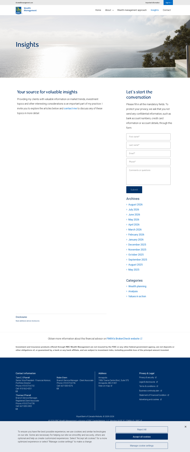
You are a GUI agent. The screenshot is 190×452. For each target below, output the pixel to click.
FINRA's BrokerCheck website (123, 338)
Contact (167, 10)
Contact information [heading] (26, 373)
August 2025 (135, 264)
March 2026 (135, 229)
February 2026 (136, 234)
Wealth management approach (132, 10)
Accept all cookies (142, 436)
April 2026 (134, 224)
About (108, 10)
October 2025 (136, 254)
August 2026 (135, 204)
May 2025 (133, 269)
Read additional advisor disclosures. (28, 321)
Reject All (141, 429)
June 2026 (134, 214)
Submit (134, 190)
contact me (70, 108)
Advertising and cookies (149, 399)
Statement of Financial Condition (153, 395)
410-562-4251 (26, 388)
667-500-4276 (67, 386)
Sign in (168, 2)
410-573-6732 (28, 386)
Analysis (133, 291)
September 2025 (137, 259)
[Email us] (17, 391)
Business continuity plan (149, 390)
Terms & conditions (147, 386)
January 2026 (136, 239)
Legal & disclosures (147, 382)
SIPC (137, 420)
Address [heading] (102, 373)
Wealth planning (137, 286)
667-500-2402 (26, 406)
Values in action (137, 296)
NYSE (119, 420)
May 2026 (133, 219)
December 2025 (137, 244)
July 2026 (133, 209)
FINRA (129, 420)
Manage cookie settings (142, 445)
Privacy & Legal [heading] (146, 373)
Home (98, 10)
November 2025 (137, 249)
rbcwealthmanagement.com (24, 2)
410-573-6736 (69, 383)
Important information (152, 2)
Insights (155, 10)
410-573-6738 (28, 403)
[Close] (185, 427)
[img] (95, 46)
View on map (104, 386)
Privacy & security (146, 377)
